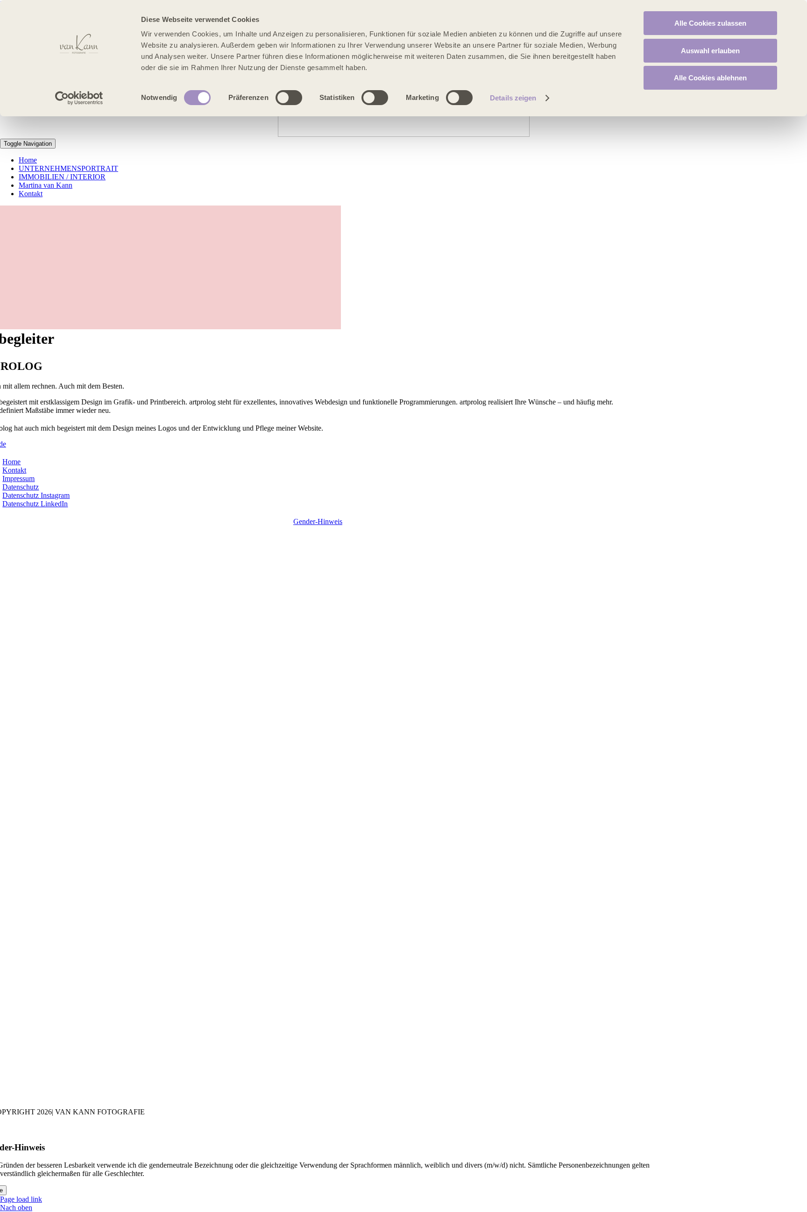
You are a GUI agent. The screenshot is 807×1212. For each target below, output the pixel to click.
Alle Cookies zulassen (710, 23)
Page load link (21, 1199)
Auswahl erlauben (710, 51)
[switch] (289, 97)
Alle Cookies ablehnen (710, 78)
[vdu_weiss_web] (400, 1096)
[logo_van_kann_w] (404, 134)
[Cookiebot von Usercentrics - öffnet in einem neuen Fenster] (79, 98)
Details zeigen (513, 98)
